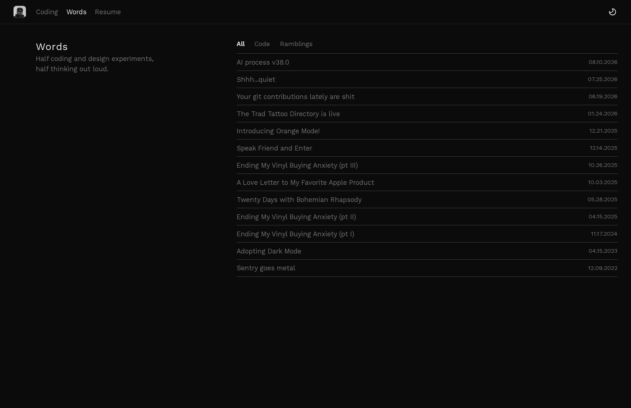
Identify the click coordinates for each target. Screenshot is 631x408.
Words (76, 12)
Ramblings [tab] (296, 43)
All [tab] (241, 43)
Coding (47, 12)
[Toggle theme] (613, 12)
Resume (108, 12)
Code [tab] (262, 43)
